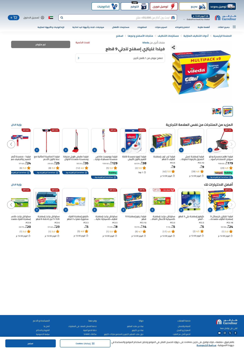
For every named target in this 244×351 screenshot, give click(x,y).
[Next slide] (14, 141)
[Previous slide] (235, 141)
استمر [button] (30, 343)
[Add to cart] (210, 150)
